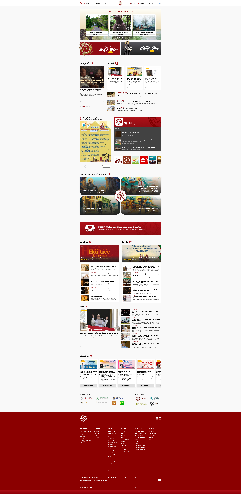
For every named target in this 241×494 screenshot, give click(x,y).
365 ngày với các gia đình (140, 449)
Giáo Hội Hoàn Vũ (152, 433)
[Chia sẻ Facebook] (85, 166)
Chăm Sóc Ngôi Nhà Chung (112, 454)
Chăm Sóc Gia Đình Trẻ (112, 452)
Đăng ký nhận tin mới (139, 477)
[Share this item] (103, 101)
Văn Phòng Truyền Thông (112, 465)
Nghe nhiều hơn (119, 154)
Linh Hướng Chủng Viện (112, 436)
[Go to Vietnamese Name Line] (86, 398)
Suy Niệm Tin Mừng (125, 451)
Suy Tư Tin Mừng (124, 449)
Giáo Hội (123, 487)
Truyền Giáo (123, 437)
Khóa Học (151, 439)
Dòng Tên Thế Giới (84, 477)
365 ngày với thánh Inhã (140, 445)
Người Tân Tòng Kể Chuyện (140, 433)
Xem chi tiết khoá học (122, 33)
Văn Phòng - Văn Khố (111, 467)
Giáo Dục (109, 458)
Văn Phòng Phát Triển (111, 463)
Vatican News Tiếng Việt (140, 437)
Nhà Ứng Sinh (104, 480)
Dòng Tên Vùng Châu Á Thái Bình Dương (98, 477)
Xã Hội (122, 443)
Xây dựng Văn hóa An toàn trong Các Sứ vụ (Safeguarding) (85, 441)
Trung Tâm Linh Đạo (111, 431)
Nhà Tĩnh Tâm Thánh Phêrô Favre (112, 434)
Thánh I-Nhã (96, 431)
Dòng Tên (82, 446)
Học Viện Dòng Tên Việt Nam (125, 477)
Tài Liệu (132, 487)
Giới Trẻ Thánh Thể (111, 450)
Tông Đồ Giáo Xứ (110, 440)
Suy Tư (125, 242)
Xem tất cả (158, 128)
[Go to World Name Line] (141, 398)
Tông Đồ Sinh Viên (110, 448)
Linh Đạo (84, 242)
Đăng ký (152, 51)
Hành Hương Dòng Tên (111, 461)
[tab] (80, 106)
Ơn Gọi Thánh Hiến (125, 439)
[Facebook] (157, 418)
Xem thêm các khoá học (154, 11)
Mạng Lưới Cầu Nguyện (112, 442)
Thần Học (123, 433)
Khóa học (84, 356)
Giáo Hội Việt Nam (152, 435)
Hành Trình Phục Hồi (139, 435)
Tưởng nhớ (82, 438)
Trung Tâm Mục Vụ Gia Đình (86, 480)
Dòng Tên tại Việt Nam (84, 436)
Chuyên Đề (123, 445)
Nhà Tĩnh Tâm (97, 480)
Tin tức (82, 307)
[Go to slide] (117, 37)
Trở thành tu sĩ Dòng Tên (84, 434)
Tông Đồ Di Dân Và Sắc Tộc (112, 446)
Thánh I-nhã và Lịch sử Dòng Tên (85, 432)
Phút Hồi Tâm (96, 437)
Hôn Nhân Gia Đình (125, 441)
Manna (136, 439)
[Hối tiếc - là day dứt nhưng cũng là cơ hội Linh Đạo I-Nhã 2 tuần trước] (99, 254)
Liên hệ (110, 52)
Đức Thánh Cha (152, 431)
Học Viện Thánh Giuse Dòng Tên (112, 470)
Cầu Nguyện (123, 447)
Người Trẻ (137, 487)
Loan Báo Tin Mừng (111, 438)
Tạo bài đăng (95, 487)
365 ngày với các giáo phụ (140, 447)
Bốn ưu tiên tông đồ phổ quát (93, 174)
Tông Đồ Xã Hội (110, 444)
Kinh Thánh (123, 431)
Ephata (136, 443)
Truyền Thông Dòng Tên (139, 431)
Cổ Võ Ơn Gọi (110, 456)
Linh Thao (95, 435)
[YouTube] (160, 418)
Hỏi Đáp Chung (151, 487)
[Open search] (157, 3)
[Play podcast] (122, 135)
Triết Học (123, 435)
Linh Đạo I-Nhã (96, 433)
